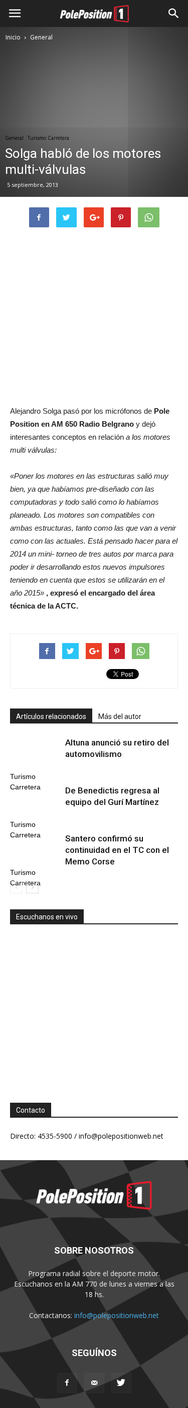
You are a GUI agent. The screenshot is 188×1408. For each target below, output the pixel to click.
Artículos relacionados (51, 716)
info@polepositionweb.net (116, 1315)
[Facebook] (67, 1383)
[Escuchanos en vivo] (94, 1006)
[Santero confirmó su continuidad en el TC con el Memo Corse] (35, 850)
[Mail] (94, 1383)
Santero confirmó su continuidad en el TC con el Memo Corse (117, 849)
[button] (174, 13)
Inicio (13, 37)
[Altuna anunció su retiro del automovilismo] (35, 754)
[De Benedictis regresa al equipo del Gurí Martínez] (35, 802)
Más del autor (119, 716)
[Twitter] (121, 1383)
